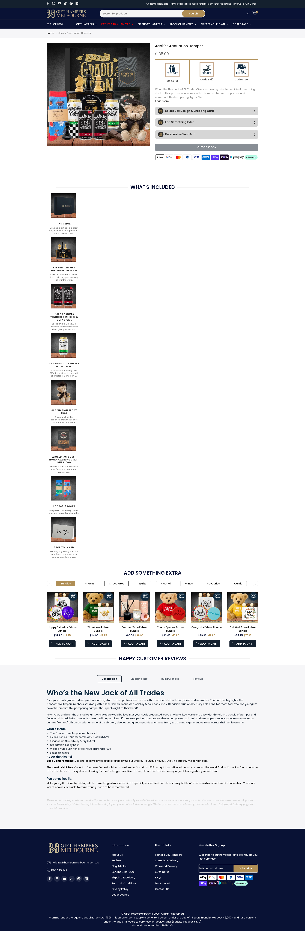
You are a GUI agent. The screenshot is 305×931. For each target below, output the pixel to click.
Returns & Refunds (123, 872)
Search (193, 13)
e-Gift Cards (249, 3)
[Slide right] (255, 583)
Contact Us (162, 889)
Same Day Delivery (166, 860)
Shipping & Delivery (231, 804)
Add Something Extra (179, 122)
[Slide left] (49, 583)
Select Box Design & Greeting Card (189, 111)
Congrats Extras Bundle (206, 627)
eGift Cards (162, 872)
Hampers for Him (198, 3)
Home (50, 33)
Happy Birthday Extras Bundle (62, 629)
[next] (141, 94)
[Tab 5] (165, 583)
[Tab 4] (142, 583)
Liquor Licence (120, 894)
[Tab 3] (116, 583)
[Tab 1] (65, 583)
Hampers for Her (178, 3)
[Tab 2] (90, 583)
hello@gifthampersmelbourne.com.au (75, 862)
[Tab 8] (238, 583)
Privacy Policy (120, 889)
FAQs (158, 877)
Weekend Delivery (166, 866)
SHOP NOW (57, 24)
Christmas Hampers (157, 3)
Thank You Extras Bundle (98, 629)
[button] (75, 611)
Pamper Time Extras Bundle (134, 629)
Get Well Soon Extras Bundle (242, 629)
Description (109, 679)
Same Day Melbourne (220, 3)
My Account (162, 883)
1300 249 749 (59, 870)
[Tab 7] (213, 583)
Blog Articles (119, 866)
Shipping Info (139, 679)
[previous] (55, 94)
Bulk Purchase (170, 679)
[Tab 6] (189, 583)
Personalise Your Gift (180, 134)
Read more (162, 101)
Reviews (237, 3)
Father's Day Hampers (168, 855)
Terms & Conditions (124, 883)
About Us (117, 855)
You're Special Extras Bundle (170, 629)
